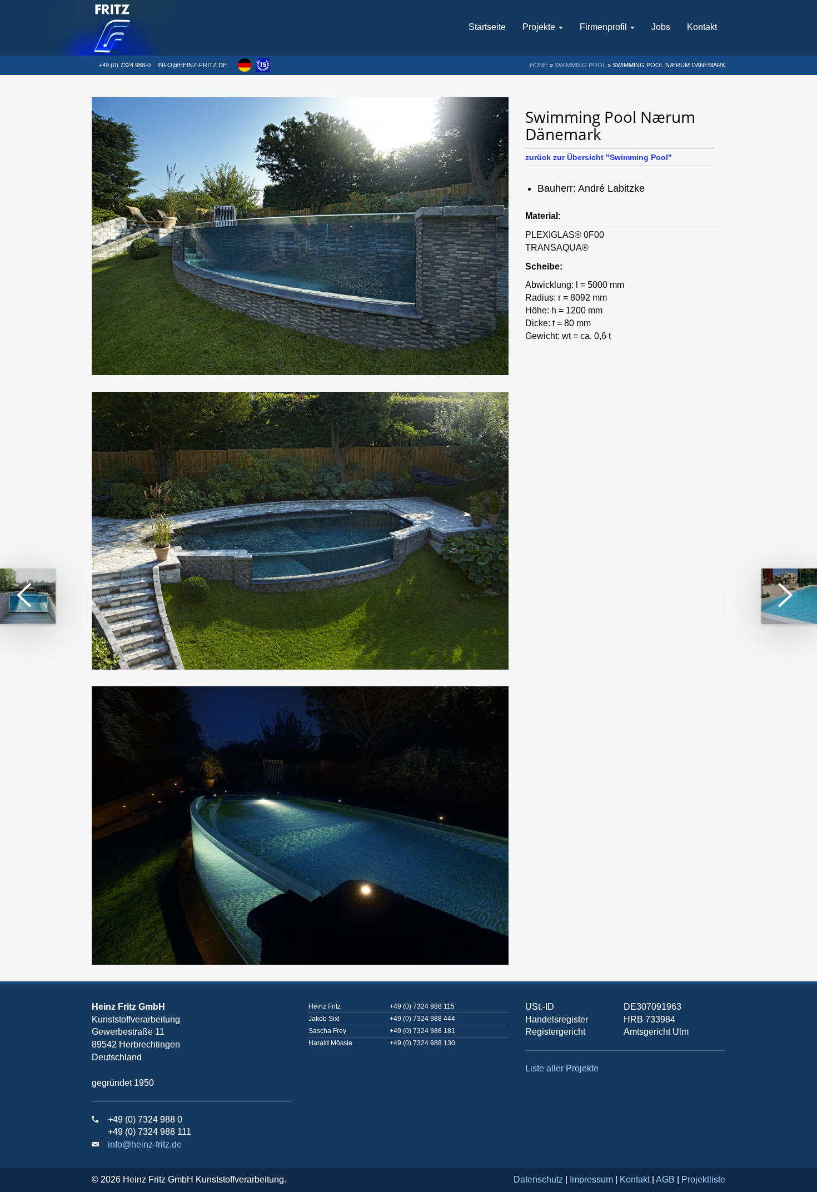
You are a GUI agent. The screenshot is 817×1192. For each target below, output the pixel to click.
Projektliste (703, 1179)
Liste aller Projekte (562, 1068)
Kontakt (702, 27)
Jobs (660, 27)
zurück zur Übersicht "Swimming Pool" (598, 157)
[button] (244, 65)
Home (539, 65)
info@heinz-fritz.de (192, 65)
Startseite (487, 27)
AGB (665, 1179)
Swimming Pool (580, 65)
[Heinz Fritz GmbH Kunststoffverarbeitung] (145, 28)
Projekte (539, 27)
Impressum (591, 1179)
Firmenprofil (604, 27)
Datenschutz (538, 1179)
